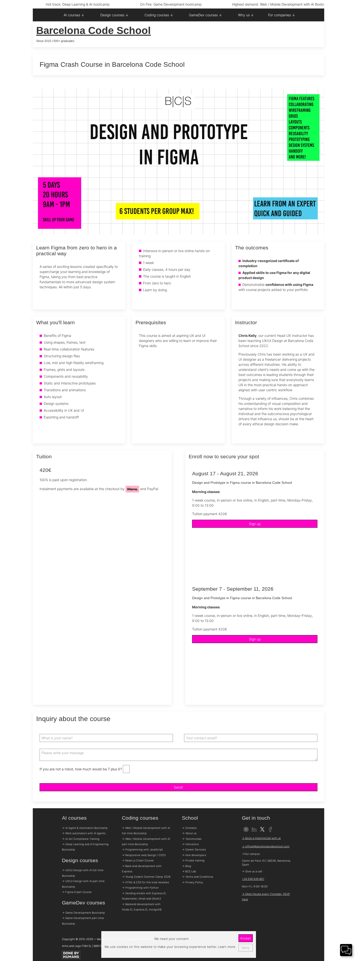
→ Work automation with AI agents (84, 833)
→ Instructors (190, 844)
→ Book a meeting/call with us (261, 838)
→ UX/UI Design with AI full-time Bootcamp (82, 872)
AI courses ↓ (74, 15)
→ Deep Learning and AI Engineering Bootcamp (85, 846)
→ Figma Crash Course (77, 892)
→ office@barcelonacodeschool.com (265, 846)
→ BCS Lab (189, 871)
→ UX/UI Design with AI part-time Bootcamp (83, 883)
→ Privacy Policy (192, 882)
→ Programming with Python (140, 887)
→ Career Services (194, 849)
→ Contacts (189, 828)
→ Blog (186, 866)
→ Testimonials (192, 839)
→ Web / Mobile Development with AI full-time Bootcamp (146, 830)
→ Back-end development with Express (142, 868)
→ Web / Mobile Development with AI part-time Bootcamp (146, 841)
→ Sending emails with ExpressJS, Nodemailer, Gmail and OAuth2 (144, 896)
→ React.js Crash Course (138, 860)
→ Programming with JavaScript (142, 849)
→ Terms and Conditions (197, 876)
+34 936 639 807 (253, 879)
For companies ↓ (281, 15)
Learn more (226, 947)
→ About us (189, 833)
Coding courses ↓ (158, 15)
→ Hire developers (194, 855)
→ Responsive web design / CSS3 (144, 855)
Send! (178, 787)
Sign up (255, 524)
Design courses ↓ (114, 15)
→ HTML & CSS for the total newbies (145, 882)
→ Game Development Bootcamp (83, 912)
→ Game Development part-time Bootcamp (83, 920)
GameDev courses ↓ (205, 15)
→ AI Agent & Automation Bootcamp (85, 828)
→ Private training (193, 860)
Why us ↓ (246, 15)
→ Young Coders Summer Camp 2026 (146, 876)
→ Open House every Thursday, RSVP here (266, 896)
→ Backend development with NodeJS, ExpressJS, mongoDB (142, 906)
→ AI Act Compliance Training (80, 839)
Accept (245, 938)
